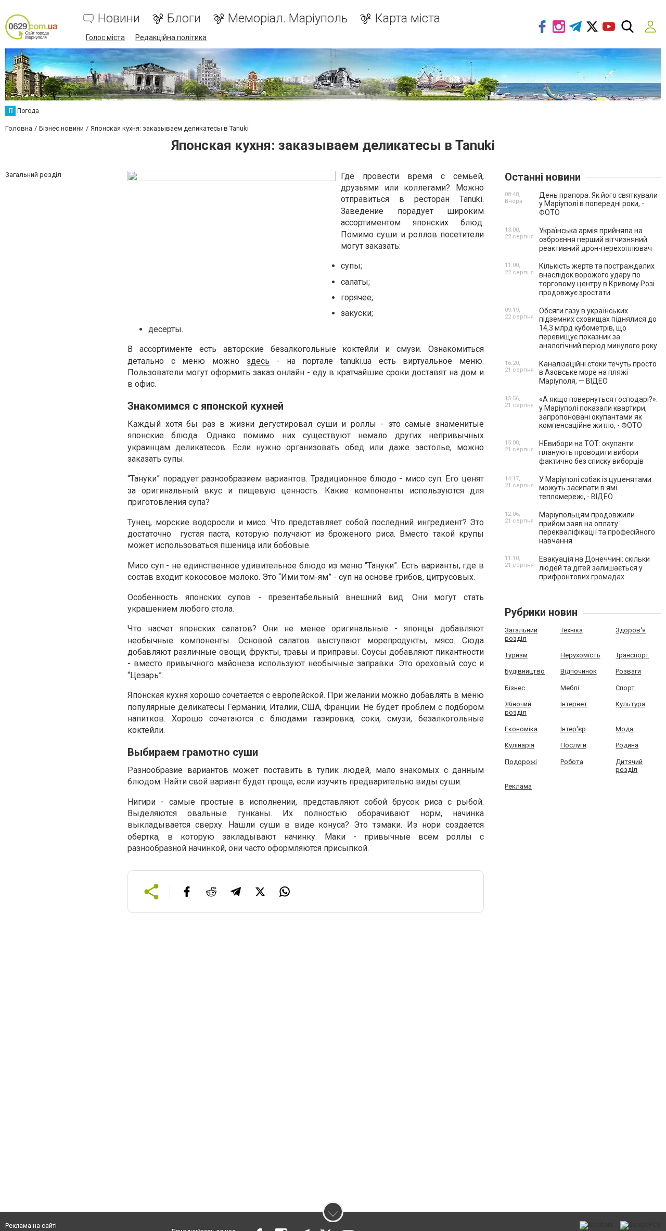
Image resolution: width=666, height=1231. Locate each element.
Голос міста (105, 37)
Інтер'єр (573, 729)
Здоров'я (631, 630)
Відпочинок (578, 671)
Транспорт (632, 655)
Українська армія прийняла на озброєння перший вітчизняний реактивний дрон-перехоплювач (595, 239)
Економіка (521, 729)
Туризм (516, 655)
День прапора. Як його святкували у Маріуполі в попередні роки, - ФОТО (598, 204)
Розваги (628, 671)
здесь (258, 361)
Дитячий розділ (629, 766)
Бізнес (515, 688)
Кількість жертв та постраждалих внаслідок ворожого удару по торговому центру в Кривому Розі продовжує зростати (597, 279)
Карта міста (407, 18)
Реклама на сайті (31, 1225)
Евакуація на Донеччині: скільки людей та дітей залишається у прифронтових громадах (594, 568)
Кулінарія (519, 745)
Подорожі (521, 762)
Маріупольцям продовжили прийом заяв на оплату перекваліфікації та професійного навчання (597, 528)
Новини (119, 18)
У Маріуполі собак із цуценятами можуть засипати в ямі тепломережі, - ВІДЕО (595, 488)
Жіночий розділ (518, 708)
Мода (624, 729)
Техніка (571, 630)
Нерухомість (580, 655)
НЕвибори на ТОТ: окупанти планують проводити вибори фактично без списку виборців (591, 452)
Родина (627, 745)
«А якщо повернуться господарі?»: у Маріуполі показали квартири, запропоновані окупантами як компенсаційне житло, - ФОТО (598, 412)
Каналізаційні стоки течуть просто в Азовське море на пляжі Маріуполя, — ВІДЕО (598, 373)
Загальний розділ (521, 634)
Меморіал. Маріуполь (288, 18)
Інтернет (573, 704)
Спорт (625, 688)
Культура (630, 704)
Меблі (569, 688)
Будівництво (525, 671)
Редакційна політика (171, 37)
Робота (571, 762)
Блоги (184, 18)
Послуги (573, 745)
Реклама (518, 786)
